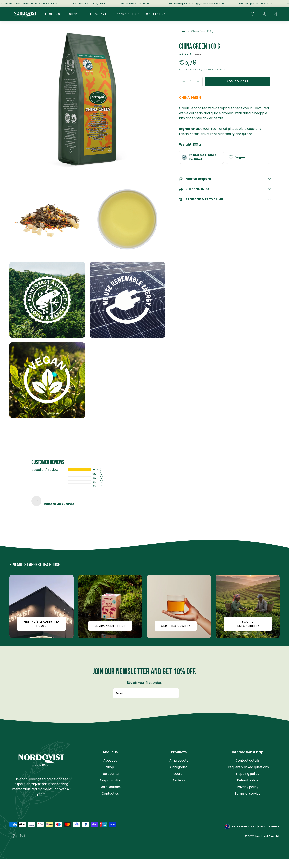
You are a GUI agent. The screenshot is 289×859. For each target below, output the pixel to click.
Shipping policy (247, 773)
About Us (52, 14)
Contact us (110, 793)
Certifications (110, 787)
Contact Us (156, 14)
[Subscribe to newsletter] (172, 693)
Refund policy (247, 780)
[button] (253, 14)
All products (178, 760)
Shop (73, 14)
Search (178, 773)
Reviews (179, 780)
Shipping (197, 69)
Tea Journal (96, 14)
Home (182, 31)
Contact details (248, 760)
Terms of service (247, 793)
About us (110, 760)
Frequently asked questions (247, 767)
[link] (264, 14)
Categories (178, 767)
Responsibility (125, 14)
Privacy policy (247, 787)
